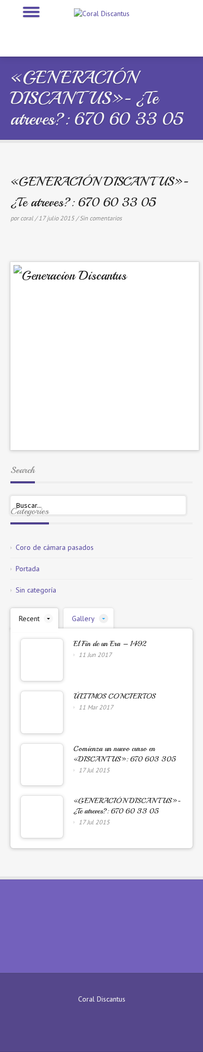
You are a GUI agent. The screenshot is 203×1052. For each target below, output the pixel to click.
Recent (29, 618)
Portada (28, 568)
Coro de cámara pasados (55, 547)
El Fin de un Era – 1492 (109, 643)
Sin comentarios (101, 218)
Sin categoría (36, 590)
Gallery (83, 618)
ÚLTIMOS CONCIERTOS (114, 696)
